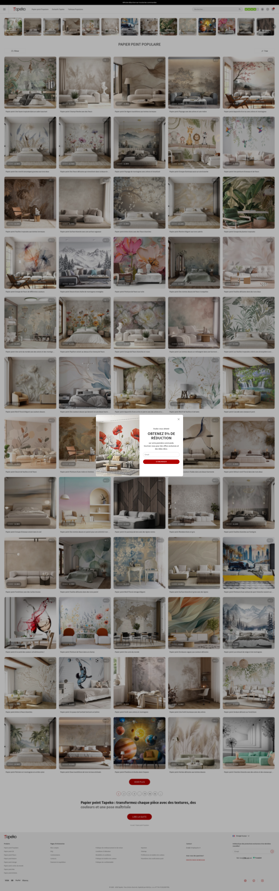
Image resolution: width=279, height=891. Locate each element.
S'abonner (161, 462)
